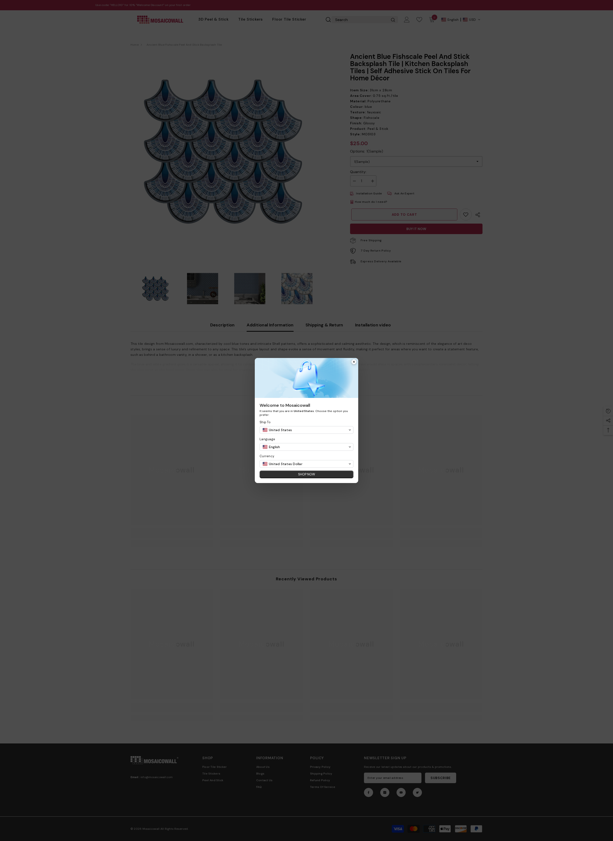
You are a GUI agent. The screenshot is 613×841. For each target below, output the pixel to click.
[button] (306, 430)
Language (267, 439)
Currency (267, 456)
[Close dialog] (354, 362)
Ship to (265, 422)
